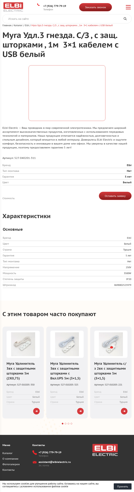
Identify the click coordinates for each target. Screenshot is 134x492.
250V (128, 267)
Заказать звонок (95, 7)
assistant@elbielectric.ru (55, 462)
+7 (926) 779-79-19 (54, 6)
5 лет (128, 255)
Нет (129, 261)
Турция (127, 249)
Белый (127, 243)
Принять (122, 486)
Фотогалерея (11, 464)
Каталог (7, 453)
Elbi (129, 237)
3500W (127, 273)
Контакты (8, 469)
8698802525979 (122, 285)
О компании (10, 458)
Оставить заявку (115, 195)
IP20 (128, 279)
